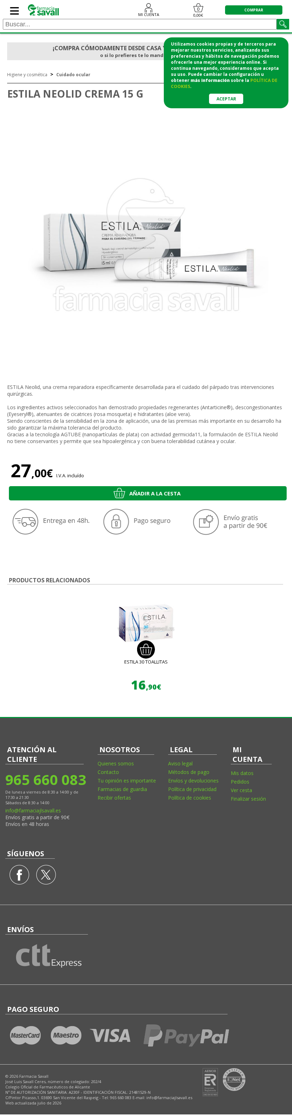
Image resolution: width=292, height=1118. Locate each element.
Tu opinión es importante (127, 780)
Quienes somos (116, 763)
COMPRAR (253, 9)
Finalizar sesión (248, 798)
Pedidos (240, 781)
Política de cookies (189, 797)
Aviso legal (180, 763)
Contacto (108, 772)
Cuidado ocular (73, 75)
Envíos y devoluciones (193, 780)
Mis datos (242, 773)
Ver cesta (241, 790)
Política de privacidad (192, 789)
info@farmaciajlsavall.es (33, 810)
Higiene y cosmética (27, 75)
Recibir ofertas (114, 797)
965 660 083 (45, 779)
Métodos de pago (188, 772)
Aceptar (226, 99)
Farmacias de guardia (122, 789)
